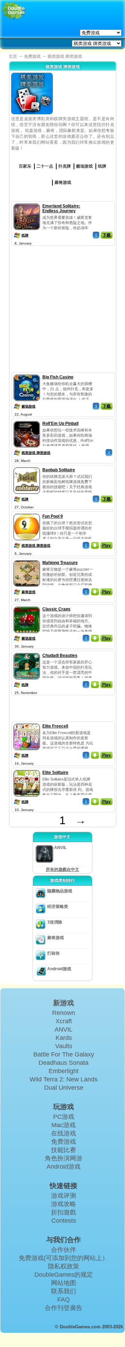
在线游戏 (63, 1133)
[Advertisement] (62, 310)
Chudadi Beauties (59, 655)
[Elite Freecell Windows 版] (27, 722)
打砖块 (53, 953)
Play (106, 545)
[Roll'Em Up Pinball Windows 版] (27, 419)
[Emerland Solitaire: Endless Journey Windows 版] (27, 202)
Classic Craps (56, 609)
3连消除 (54, 922)
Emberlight (63, 1071)
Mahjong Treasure (60, 562)
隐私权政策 (63, 1266)
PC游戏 (63, 1116)
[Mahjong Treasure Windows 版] (27, 558)
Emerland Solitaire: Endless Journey (61, 208)
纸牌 (25, 235)
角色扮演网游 (63, 1158)
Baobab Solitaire (58, 469)
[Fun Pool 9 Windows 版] (27, 512)
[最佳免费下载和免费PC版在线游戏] (13, 11)
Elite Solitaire (55, 772)
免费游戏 (32, 56)
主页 (13, 56)
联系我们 (63, 1291)
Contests (63, 1220)
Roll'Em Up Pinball (60, 423)
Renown (63, 1012)
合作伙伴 (63, 1249)
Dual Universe (63, 1087)
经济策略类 (57, 906)
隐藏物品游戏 (59, 891)
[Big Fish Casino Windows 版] (27, 373)
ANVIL (64, 1029)
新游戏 (63, 1003)
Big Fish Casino (57, 377)
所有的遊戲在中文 (62, 869)
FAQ (63, 1299)
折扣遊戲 (63, 1212)
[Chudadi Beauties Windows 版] (27, 651)
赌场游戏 (28, 406)
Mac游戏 (63, 1125)
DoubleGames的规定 (63, 1274)
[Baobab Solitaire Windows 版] (27, 466)
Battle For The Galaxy (63, 1054)
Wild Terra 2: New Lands (64, 1079)
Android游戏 (59, 968)
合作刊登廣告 (63, 1307)
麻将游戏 (28, 592)
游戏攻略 (63, 1204)
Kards (64, 1037)
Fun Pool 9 (52, 516)
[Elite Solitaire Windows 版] (27, 768)
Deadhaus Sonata (64, 1062)
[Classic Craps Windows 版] (27, 605)
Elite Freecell (55, 726)
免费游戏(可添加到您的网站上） (63, 1258)
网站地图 (63, 1282)
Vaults (63, 1046)
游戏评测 (63, 1195)
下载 (106, 235)
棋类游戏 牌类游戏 (36, 453)
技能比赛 (63, 1150)
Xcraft (64, 1021)
